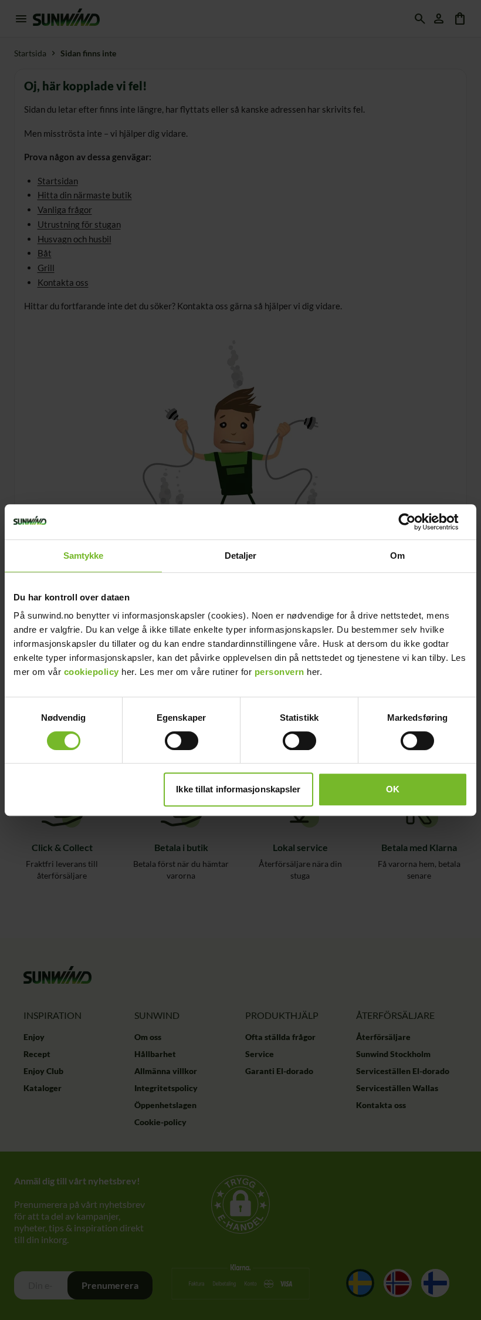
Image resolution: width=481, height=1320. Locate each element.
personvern (279, 672)
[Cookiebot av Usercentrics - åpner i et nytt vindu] (416, 522)
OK (392, 789)
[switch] (181, 740)
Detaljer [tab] (241, 556)
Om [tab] (397, 556)
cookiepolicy (91, 672)
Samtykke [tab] (83, 556)
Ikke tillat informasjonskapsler (238, 789)
